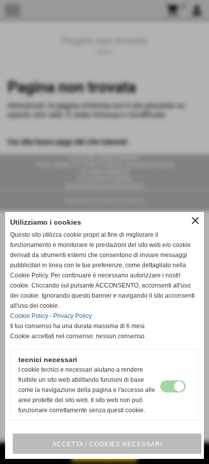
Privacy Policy (72, 315)
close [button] (195, 221)
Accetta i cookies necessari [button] (107, 444)
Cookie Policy (29, 315)
